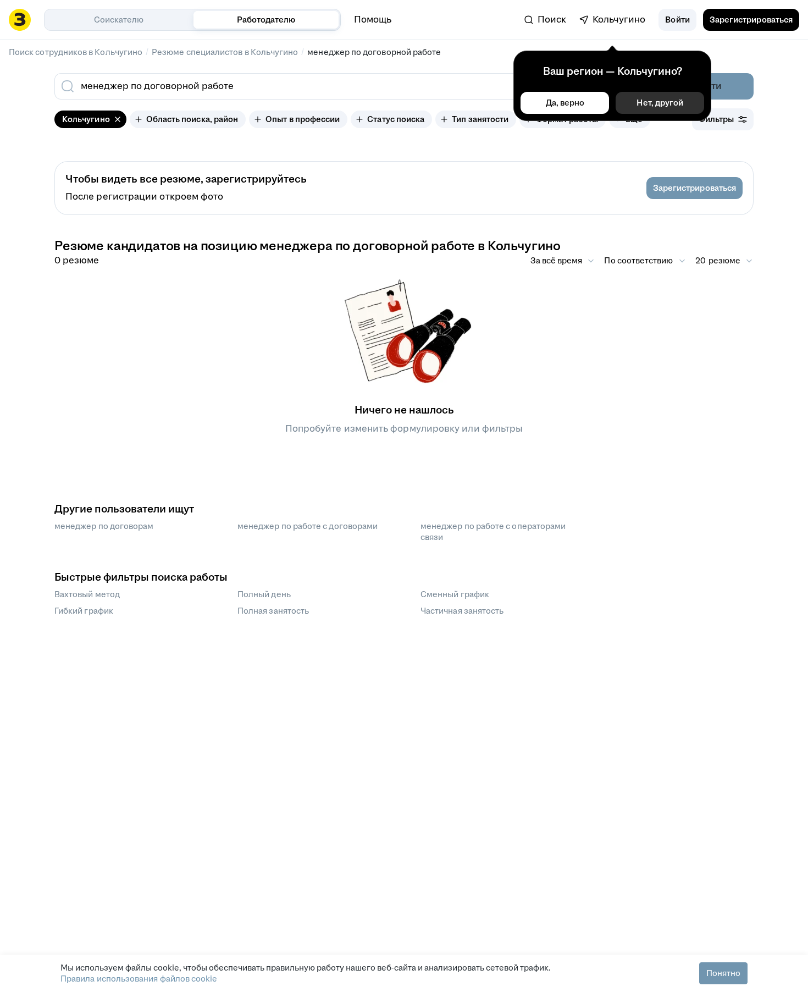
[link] (545, 20)
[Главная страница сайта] (20, 20)
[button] (677, 20)
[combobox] (326, 86)
